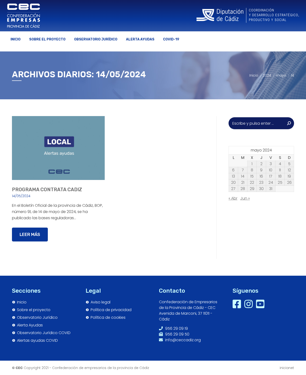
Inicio (22, 302)
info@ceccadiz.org (182, 340)
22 (252, 182)
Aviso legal (100, 302)
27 (233, 188)
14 (242, 176)
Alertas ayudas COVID (37, 340)
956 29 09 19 (176, 328)
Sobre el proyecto (33, 310)
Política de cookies (108, 317)
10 (270, 170)
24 (270, 182)
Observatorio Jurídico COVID (44, 332)
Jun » (245, 198)
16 (261, 176)
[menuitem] (15, 39)
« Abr (233, 198)
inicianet (287, 367)
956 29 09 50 (176, 334)
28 (242, 188)
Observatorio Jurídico (37, 317)
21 (242, 182)
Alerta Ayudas (30, 325)
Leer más (30, 234)
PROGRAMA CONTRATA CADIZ (47, 189)
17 (270, 176)
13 (233, 176)
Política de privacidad (111, 310)
